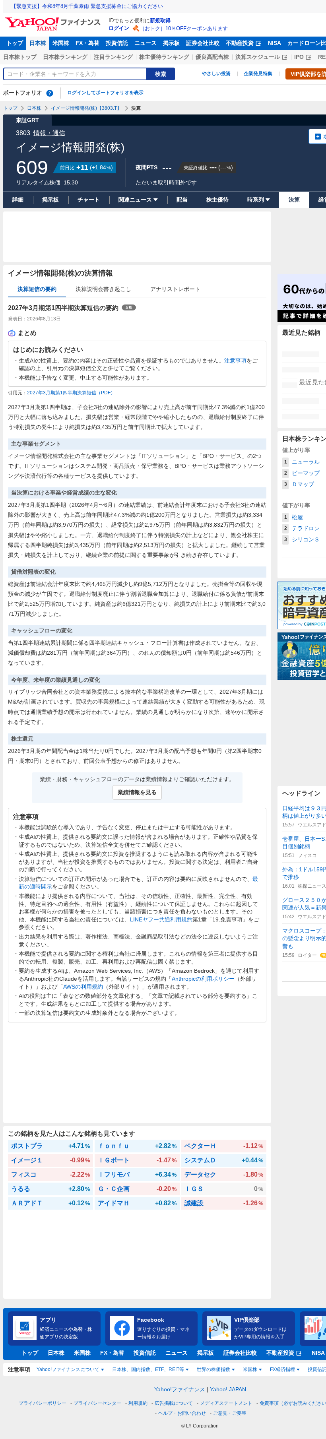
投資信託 (117, 43)
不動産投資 (240, 43)
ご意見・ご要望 (229, 1413)
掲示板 (171, 43)
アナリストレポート (175, 289)
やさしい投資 (216, 73)
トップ (14, 43)
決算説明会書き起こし (103, 289)
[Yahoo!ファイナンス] (54, 19)
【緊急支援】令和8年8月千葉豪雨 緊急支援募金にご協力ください (87, 6)
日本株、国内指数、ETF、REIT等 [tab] (148, 1369)
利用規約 (137, 1403)
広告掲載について (174, 1403)
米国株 (60, 43)
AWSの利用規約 (83, 986)
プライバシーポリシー (42, 1403)
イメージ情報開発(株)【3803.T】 (86, 108)
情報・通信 (49, 133)
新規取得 (160, 20)
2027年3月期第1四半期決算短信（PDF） (71, 393)
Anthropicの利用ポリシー (203, 978)
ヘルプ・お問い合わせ (182, 1413)
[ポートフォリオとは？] (49, 93)
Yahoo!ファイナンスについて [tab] (68, 1369)
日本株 (37, 43)
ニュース (145, 43)
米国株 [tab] (250, 1369)
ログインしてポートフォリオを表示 (105, 92)
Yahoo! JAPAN (228, 1389)
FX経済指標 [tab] (282, 1369)
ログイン (119, 28)
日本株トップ (20, 57)
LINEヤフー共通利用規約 (161, 919)
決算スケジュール (257, 57)
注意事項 (235, 360)
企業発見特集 (258, 73)
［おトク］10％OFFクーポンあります (184, 28)
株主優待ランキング (164, 57)
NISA (274, 43)
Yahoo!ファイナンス (179, 1389)
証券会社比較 (202, 43)
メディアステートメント (226, 1403)
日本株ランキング (65, 57)
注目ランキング (113, 57)
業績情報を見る (137, 792)
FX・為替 (87, 43)
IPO (299, 57)
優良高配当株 (212, 57)
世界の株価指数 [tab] (213, 1369)
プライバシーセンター (97, 1403)
